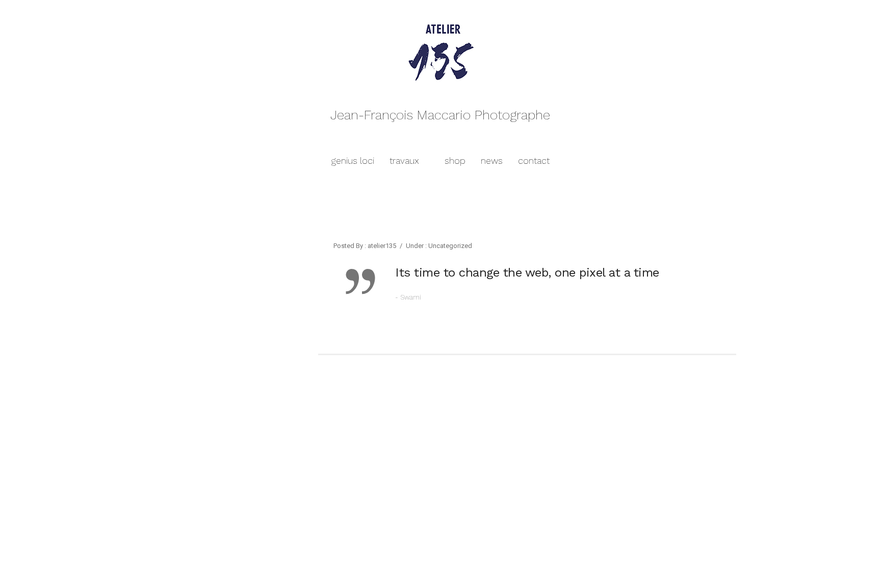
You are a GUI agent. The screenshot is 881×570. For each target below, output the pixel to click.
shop (455, 160)
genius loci (352, 160)
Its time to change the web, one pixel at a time (527, 272)
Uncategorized (449, 246)
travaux (404, 160)
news (492, 160)
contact (534, 160)
